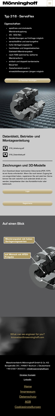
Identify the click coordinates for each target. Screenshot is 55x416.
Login (28, 191)
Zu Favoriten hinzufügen (27, 80)
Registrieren (27, 203)
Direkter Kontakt (27, 375)
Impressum (27, 391)
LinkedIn (27, 380)
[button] (50, 3)
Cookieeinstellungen (28, 407)
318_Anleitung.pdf (16, 148)
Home (28, 386)
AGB (28, 401)
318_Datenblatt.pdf (17, 155)
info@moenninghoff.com (38, 369)
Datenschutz (27, 396)
